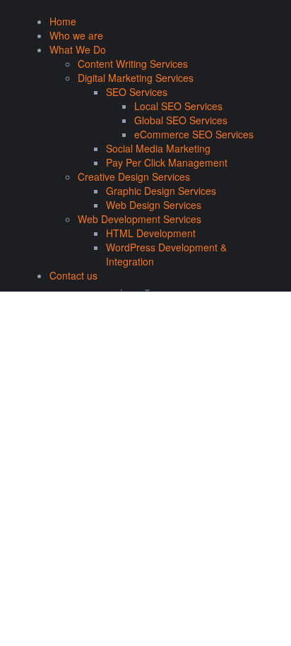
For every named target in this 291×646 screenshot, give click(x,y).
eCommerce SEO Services (194, 134)
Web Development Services (139, 219)
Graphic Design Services (161, 191)
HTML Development (151, 233)
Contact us (73, 275)
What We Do (77, 49)
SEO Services (136, 92)
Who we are (76, 35)
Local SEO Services (178, 106)
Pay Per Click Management (166, 162)
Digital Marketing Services (136, 78)
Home (62, 21)
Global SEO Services (180, 120)
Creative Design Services (134, 176)
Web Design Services (153, 205)
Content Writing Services (133, 63)
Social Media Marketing (158, 148)
